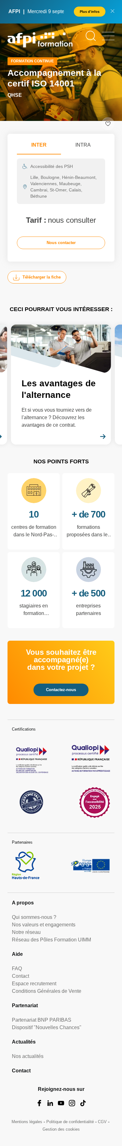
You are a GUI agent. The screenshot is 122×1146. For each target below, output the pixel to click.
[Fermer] (112, 11)
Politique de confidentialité (70, 1121)
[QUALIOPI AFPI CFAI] (90, 758)
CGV (102, 1121)
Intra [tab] (83, 145)
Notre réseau (26, 932)
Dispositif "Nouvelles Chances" (46, 1027)
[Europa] (90, 865)
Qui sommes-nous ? (34, 917)
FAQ (17, 968)
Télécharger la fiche (42, 277)
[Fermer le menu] (108, 36)
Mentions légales (27, 1121)
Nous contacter (61, 242)
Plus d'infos (89, 11)
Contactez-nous (61, 689)
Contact (20, 976)
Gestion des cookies (61, 1129)
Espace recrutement (34, 983)
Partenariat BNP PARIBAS (41, 1020)
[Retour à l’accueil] (40, 41)
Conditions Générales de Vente (46, 991)
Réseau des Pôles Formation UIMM (51, 939)
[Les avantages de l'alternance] (61, 385)
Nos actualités (27, 1056)
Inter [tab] (39, 145)
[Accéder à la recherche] (90, 36)
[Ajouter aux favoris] (107, 123)
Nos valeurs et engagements (43, 924)
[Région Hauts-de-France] (25, 865)
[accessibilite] (94, 802)
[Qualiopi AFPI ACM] (31, 758)
